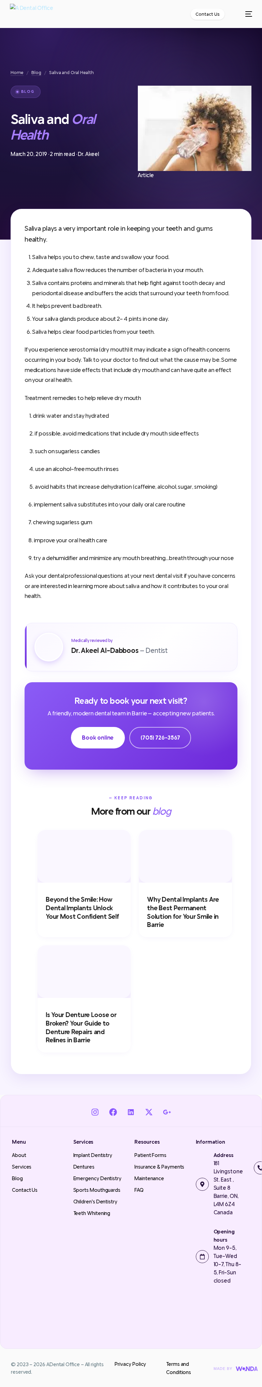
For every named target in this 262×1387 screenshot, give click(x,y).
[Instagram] (95, 1112)
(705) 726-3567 (160, 737)
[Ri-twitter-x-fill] (149, 1112)
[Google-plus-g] (167, 1112)
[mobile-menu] (244, 14)
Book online (98, 737)
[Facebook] (113, 1112)
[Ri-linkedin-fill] (131, 1112)
